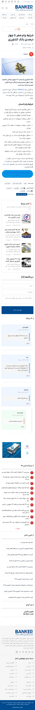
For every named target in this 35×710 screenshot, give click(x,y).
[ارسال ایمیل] (15, 1)
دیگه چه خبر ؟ (27, 689)
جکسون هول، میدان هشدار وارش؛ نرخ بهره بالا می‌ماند (16, 478)
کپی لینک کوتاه (20, 194)
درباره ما (29, 666)
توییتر (15, 188)
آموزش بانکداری (26, 693)
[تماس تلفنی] (18, 1)
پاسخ (28, 343)
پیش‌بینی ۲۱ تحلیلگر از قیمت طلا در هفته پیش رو (15, 472)
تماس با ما (28, 670)
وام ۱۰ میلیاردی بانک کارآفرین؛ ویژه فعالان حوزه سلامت (16, 517)
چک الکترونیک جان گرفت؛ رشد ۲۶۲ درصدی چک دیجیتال (15, 523)
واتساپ (8, 188)
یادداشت (11, 677)
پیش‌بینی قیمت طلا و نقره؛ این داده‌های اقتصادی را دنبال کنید (15, 511)
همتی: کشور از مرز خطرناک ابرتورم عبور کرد (17, 483)
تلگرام (22, 188)
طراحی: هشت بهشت (17, 707)
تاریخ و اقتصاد (10, 666)
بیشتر (18, 529)
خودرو (12, 670)
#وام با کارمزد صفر (17, 183)
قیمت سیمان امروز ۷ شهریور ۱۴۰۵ (24, 579)
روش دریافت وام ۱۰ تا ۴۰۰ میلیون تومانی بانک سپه (16, 499)
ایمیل (22, 191)
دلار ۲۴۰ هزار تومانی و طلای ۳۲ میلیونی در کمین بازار (15, 505)
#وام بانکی (7, 183)
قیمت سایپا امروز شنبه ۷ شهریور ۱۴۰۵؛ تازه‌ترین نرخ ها (18, 591)
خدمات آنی (11, 686)
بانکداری (28, 682)
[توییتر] (12, 1)
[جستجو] (6, 8)
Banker (21, 89)
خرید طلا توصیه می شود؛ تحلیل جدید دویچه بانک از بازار (16, 493)
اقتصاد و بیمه (10, 663)
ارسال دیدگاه (16, 310)
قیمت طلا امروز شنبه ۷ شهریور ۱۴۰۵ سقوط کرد (20, 597)
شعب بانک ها (10, 693)
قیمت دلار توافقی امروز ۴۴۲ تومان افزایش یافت (20, 555)
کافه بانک (28, 686)
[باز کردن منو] (3, 8)
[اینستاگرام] (3, 1)
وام (27, 24)
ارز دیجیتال (28, 677)
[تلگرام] (9, 1)
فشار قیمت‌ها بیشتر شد (27, 542)
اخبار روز (28, 674)
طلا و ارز (11, 674)
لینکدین (29, 191)
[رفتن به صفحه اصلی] (24, 8)
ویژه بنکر (28, 696)
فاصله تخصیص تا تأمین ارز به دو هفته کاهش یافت (19, 549)
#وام (25, 183)
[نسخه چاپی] (12, 44)
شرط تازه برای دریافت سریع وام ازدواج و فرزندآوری (15, 488)
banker (26, 54)
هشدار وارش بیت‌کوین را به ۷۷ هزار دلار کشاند (21, 561)
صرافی (12, 682)
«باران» (7, 164)
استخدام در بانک (9, 689)
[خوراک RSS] (6, 1)
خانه (32, 24)
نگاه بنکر (11, 696)
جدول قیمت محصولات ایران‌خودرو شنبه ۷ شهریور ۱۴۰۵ (18, 585)
